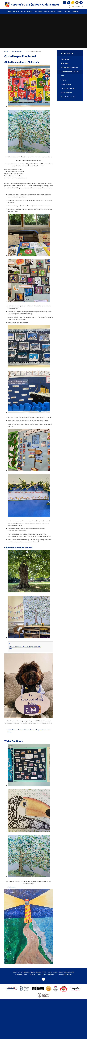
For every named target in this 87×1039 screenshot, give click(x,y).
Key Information (17, 51)
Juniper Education (69, 972)
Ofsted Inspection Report (34, 51)
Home (6, 51)
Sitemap (32, 975)
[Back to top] (43, 979)
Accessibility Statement (65, 975)
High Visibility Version (21, 975)
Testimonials (12, 887)
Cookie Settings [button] (50, 975)
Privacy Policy (42, 975)
